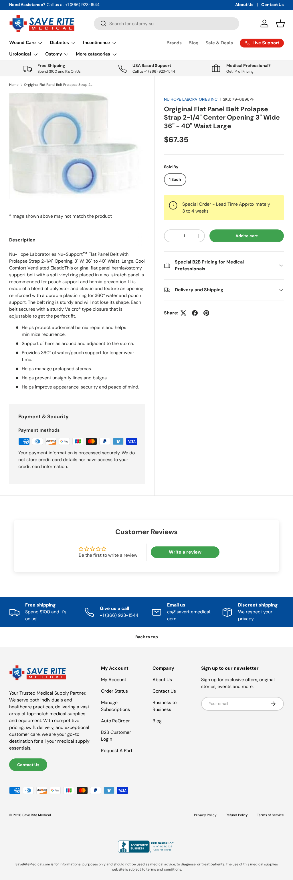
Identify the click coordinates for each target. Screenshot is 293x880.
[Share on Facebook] (195, 313)
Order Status (114, 691)
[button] (280, 23)
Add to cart (246, 235)
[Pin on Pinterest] (206, 313)
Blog (194, 43)
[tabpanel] (77, 321)
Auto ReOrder (115, 721)
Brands (174, 43)
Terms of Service (270, 815)
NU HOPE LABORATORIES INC (190, 99)
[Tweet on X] (183, 313)
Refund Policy (237, 815)
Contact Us (272, 4)
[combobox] (166, 23)
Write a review (185, 552)
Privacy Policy (205, 815)
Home (14, 84)
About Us (244, 4)
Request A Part (116, 751)
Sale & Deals (219, 43)
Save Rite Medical (36, 815)
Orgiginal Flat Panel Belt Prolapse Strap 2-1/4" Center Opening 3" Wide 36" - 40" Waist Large (58, 84)
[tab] (22, 239)
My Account (113, 680)
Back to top (146, 636)
